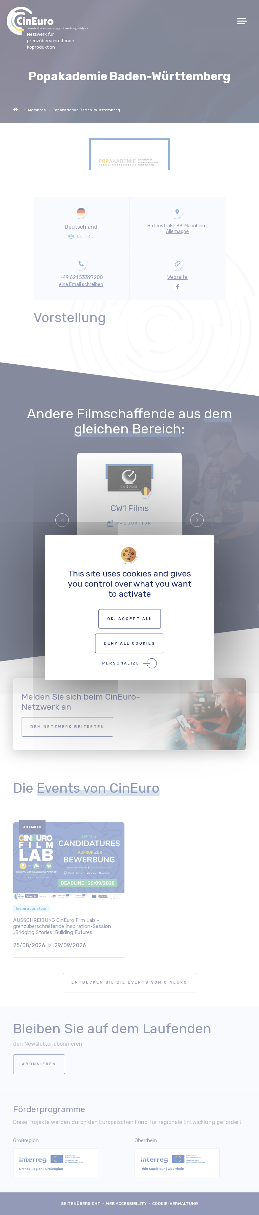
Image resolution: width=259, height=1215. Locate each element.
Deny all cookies (129, 643)
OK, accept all (129, 619)
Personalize (121, 663)
